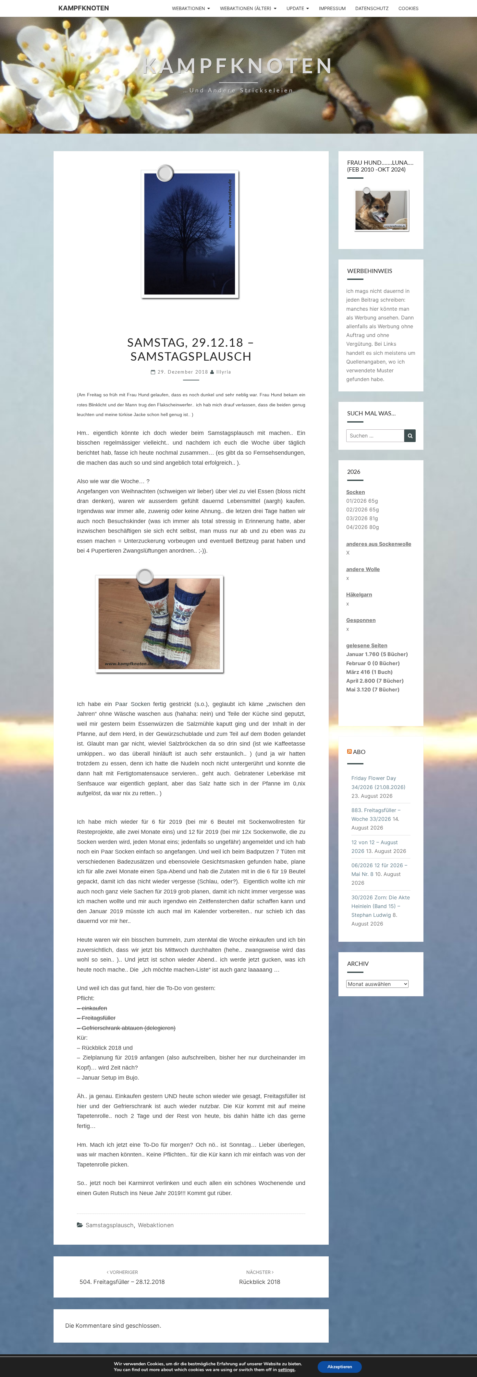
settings (286, 1370)
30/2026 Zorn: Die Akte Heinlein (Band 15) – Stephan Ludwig (380, 906)
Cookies (408, 8)
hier (82, 1106)
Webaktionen (188, 8)
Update (295, 8)
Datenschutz (372, 8)
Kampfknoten (83, 8)
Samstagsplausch (110, 1225)
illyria (223, 372)
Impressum (332, 8)
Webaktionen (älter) (245, 8)
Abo (359, 752)
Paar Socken (132, 704)
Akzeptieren (339, 1367)
